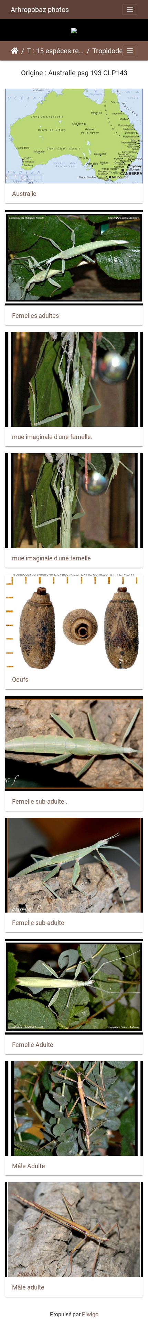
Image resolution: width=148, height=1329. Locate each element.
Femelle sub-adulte (38, 922)
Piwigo (90, 1314)
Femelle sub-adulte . (39, 801)
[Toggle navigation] (129, 9)
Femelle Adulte (32, 1044)
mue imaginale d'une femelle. (52, 437)
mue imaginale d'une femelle (51, 558)
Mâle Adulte (28, 1166)
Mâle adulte (28, 1287)
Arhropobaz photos (40, 9)
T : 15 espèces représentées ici (55, 51)
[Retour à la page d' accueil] (74, 30)
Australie (24, 193)
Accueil (15, 51)
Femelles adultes (35, 315)
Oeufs (20, 679)
